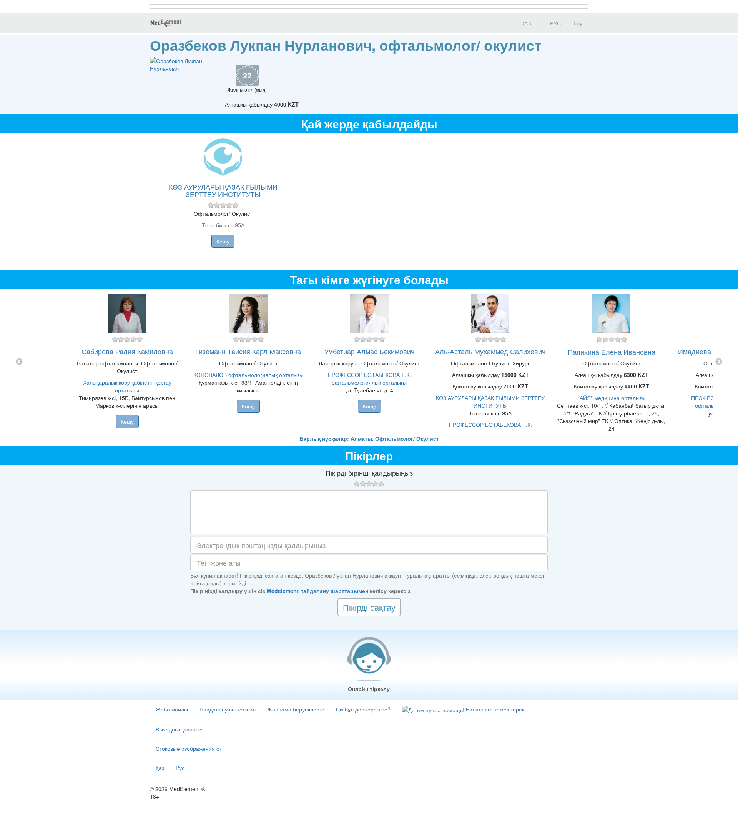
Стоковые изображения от (189, 748)
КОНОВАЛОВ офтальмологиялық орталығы (248, 374)
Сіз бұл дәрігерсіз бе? (363, 709)
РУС (555, 23)
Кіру (577, 23)
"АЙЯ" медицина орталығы (611, 398)
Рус (180, 767)
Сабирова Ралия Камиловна (127, 351)
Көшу (222, 241)
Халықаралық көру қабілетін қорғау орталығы (127, 386)
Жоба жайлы (172, 709)
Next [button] (719, 362)
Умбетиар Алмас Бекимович (369, 351)
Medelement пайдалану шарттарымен (317, 591)
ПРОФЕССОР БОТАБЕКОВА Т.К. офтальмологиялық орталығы (369, 378)
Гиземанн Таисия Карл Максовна (248, 351)
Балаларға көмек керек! (495, 709)
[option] (369, 362)
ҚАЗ (525, 23)
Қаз (160, 767)
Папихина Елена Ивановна (611, 352)
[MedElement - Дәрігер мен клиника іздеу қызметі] (165, 23)
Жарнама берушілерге (295, 709)
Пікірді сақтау (369, 607)
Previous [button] (19, 362)
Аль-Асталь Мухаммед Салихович (490, 351)
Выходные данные (179, 729)
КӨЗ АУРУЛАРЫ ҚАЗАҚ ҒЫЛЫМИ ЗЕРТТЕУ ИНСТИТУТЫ (223, 190)
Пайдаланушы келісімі (227, 709)
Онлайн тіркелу (369, 689)
